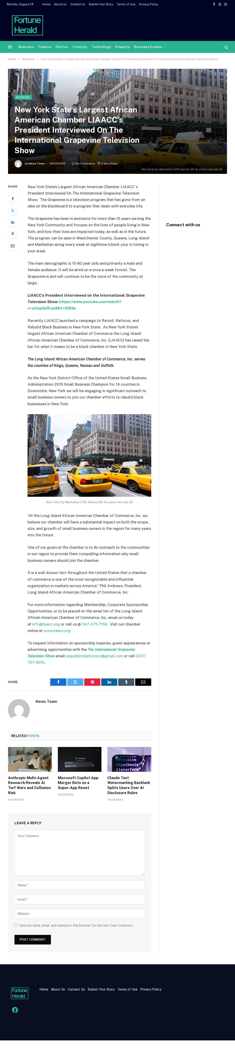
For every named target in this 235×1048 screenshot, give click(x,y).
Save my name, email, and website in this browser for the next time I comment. (76, 925)
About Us (60, 4)
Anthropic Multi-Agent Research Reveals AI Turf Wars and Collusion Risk (29, 785)
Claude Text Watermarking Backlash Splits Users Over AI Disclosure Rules (128, 785)
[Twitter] (12, 210)
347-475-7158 (94, 624)
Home (46, 4)
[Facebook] (12, 198)
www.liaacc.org (57, 630)
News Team (37, 163)
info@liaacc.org (46, 624)
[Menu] (10, 47)
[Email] (12, 245)
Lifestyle (80, 47)
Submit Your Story (101, 4)
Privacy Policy (148, 4)
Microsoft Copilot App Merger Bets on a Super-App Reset (78, 783)
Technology (101, 47)
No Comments (85, 163)
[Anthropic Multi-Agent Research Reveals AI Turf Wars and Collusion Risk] (30, 759)
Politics (62, 47)
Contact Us (77, 4)
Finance (44, 47)
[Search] (226, 47)
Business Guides (148, 47)
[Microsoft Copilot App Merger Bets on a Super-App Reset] (80, 759)
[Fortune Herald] (27, 25)
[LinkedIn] (12, 222)
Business (26, 47)
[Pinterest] (12, 233)
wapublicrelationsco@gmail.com (94, 656)
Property (122, 47)
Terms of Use (126, 4)
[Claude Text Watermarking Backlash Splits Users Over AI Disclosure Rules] (129, 759)
